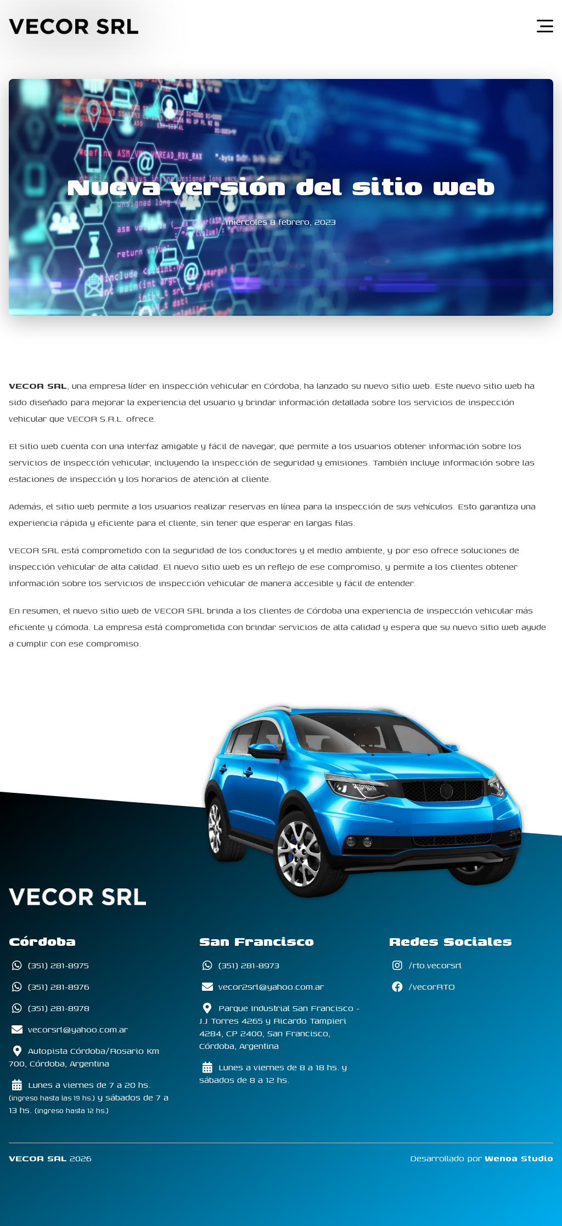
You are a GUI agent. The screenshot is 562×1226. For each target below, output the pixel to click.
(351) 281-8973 (247, 965)
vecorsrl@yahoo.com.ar (76, 1029)
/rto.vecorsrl (434, 965)
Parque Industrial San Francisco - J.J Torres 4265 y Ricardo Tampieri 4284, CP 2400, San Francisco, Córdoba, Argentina (279, 1027)
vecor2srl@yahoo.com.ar (270, 986)
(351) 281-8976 (57, 986)
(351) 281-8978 (57, 1008)
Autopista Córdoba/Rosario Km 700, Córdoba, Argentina (84, 1057)
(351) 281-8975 (57, 965)
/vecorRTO (430, 986)
